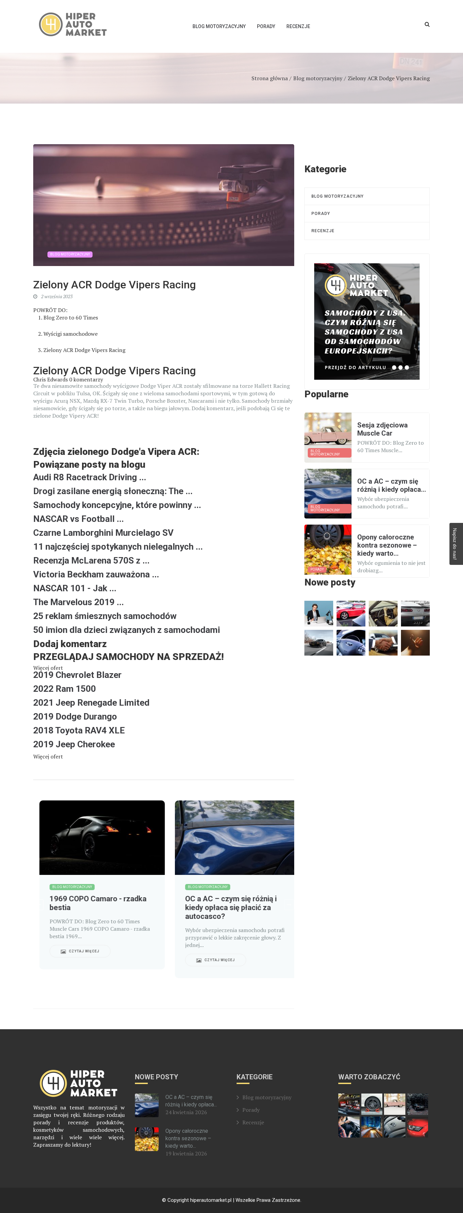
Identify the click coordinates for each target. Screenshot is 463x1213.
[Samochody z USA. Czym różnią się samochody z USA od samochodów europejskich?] (367, 321)
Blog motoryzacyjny (219, 26)
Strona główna (269, 78)
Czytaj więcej (77, 951)
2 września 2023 (56, 296)
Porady (266, 26)
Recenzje (298, 26)
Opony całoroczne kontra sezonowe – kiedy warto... (188, 1138)
